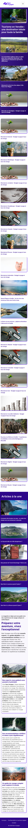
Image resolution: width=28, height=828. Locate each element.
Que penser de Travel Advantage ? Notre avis (14, 562)
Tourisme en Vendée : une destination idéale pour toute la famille (13, 29)
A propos (4, 820)
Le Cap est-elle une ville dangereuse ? (11, 541)
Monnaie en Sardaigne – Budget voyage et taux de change (13, 111)
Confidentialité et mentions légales (17, 820)
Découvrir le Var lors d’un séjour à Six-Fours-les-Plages (12, 85)
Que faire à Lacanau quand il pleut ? (11, 584)
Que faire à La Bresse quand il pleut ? (11, 605)
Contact (14, 822)
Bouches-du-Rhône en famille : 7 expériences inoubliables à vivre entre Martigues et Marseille (14, 438)
